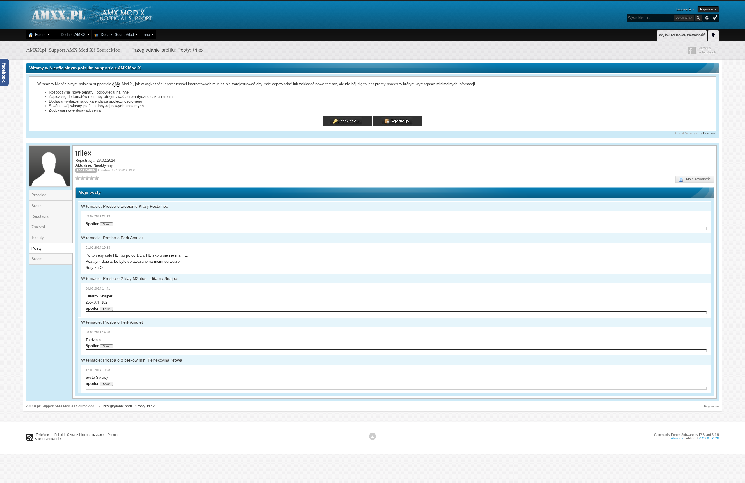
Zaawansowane (707, 18)
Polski (58, 434)
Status (36, 206)
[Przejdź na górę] (372, 436)
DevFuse (709, 133)
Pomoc (113, 434)
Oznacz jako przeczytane (85, 434)
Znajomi (38, 227)
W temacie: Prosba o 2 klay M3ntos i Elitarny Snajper (130, 278)
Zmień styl (43, 434)
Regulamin (711, 406)
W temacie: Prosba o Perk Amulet (112, 237)
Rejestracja (708, 9)
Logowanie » (685, 9)
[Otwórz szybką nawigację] (713, 34)
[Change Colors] (714, 17)
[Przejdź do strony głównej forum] (91, 14)
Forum (39, 34)
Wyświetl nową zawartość (682, 35)
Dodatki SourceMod (116, 34)
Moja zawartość (697, 179)
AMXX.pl (692, 438)
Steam (36, 259)
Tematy (37, 237)
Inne (146, 34)
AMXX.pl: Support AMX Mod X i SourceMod (60, 406)
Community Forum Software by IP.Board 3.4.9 (686, 434)
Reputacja (39, 216)
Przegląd (38, 195)
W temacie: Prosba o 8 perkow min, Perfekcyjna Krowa (131, 360)
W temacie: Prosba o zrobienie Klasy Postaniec (124, 206)
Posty (36, 248)
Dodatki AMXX (72, 34)
